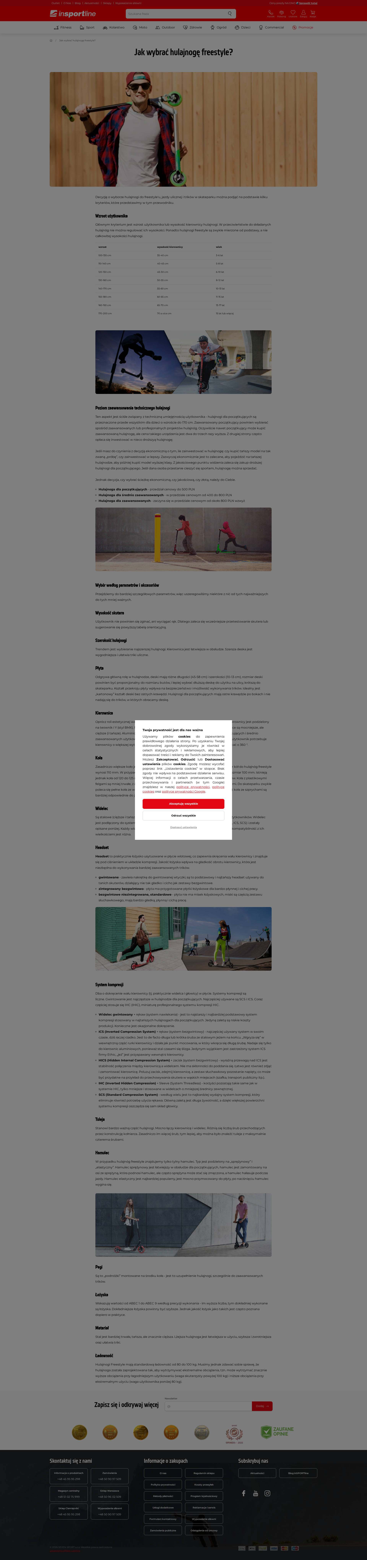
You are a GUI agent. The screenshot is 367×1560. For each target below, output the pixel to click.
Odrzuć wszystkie (183, 815)
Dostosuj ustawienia (183, 827)
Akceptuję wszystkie (183, 803)
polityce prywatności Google (183, 791)
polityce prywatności (192, 787)
